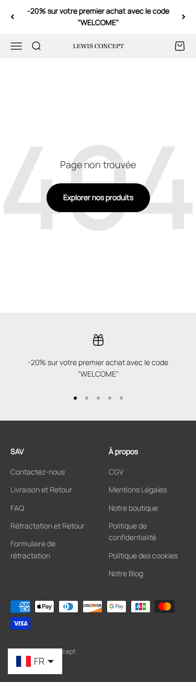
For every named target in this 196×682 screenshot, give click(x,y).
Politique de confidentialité (132, 531)
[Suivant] (184, 17)
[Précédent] (12, 17)
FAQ (17, 508)
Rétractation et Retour (47, 526)
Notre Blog (126, 573)
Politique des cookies (143, 555)
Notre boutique (133, 508)
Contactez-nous (37, 472)
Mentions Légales (138, 489)
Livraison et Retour (41, 489)
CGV (116, 472)
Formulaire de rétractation (32, 549)
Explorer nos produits (98, 197)
